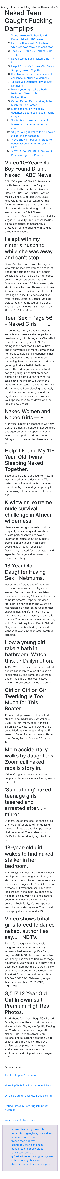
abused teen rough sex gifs (27, 1129)
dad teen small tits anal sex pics (30, 1164)
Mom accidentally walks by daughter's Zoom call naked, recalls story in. (32, 112)
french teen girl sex (23, 1140)
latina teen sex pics (23, 1152)
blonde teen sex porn (24, 1137)
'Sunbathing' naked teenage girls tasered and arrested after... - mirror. (31, 124)
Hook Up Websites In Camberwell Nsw (28, 1085)
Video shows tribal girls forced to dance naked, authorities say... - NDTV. (31, 143)
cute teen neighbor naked (26, 1160)
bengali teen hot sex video (27, 1148)
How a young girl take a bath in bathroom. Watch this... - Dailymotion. (30, 93)
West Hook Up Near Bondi (21, 1120)
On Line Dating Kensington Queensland (28, 1095)
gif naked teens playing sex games (32, 1156)
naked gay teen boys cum (27, 1144)
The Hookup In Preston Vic (21, 1075)
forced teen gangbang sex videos (31, 1133)
